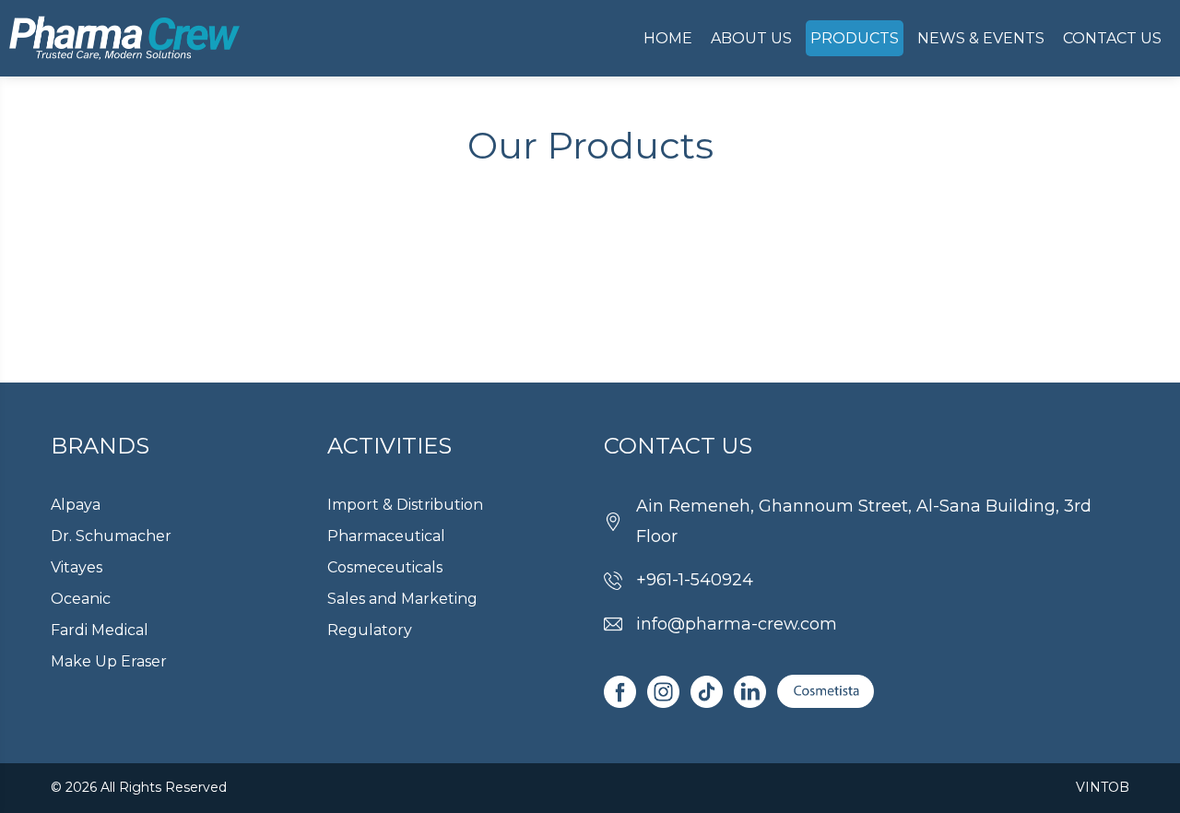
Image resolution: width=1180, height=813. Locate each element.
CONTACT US (1112, 38)
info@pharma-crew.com (736, 624)
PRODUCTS (854, 38)
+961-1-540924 (694, 580)
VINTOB (1102, 787)
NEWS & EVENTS (980, 38)
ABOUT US (751, 38)
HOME (667, 38)
